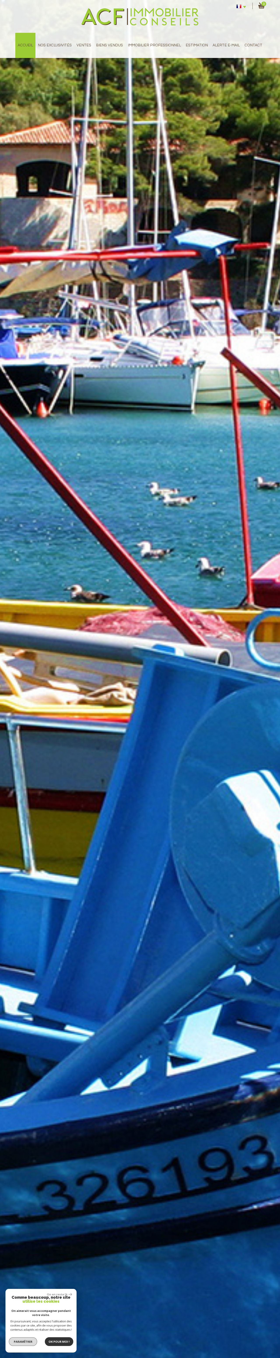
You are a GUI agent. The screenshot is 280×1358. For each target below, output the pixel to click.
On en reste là (57, 1294)
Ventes (84, 45)
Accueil (25, 45)
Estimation (197, 45)
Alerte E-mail (226, 45)
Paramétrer (23, 1342)
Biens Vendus (109, 45)
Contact (253, 45)
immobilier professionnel (154, 45)
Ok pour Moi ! (59, 1342)
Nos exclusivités (55, 45)
